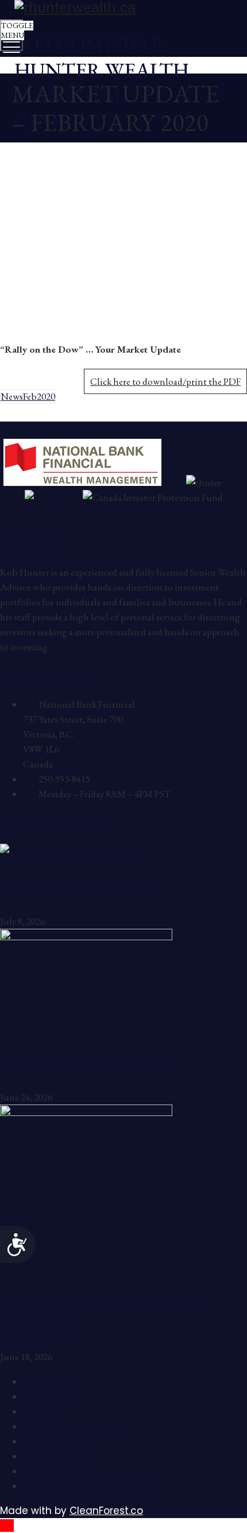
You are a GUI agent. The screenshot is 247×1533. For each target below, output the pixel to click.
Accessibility (48, 1471)
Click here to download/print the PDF (165, 381)
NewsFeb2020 (28, 396)
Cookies (39, 1411)
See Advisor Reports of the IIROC (89, 1486)
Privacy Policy (49, 1396)
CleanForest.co (106, 1510)
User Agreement (55, 1441)
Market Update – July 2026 (75, 886)
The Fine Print (51, 1381)
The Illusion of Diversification (83, 1062)
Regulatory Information (71, 1426)
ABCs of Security (56, 1456)
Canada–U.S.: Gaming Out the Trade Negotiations (103, 1313)
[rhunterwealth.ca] (122, 8)
